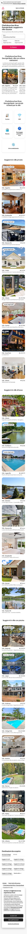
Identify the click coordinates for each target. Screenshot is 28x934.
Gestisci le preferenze (13, 924)
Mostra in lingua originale (19, 3)
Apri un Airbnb (20, 8)
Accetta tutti (13, 916)
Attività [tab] (15, 854)
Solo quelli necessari (13, 920)
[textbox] (7, 42)
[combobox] (13, 37)
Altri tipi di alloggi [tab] (6, 854)
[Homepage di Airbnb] (3, 8)
